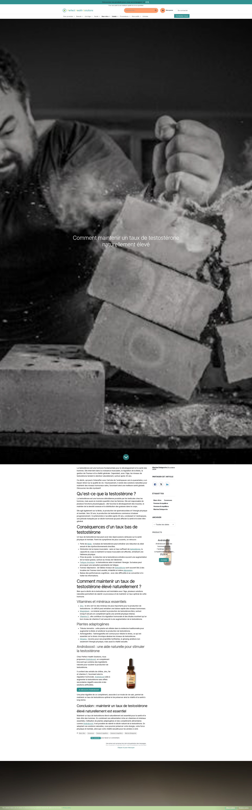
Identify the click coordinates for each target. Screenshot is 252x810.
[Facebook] (155, 484)
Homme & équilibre (117, 733)
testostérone (135, 549)
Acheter (164, 560)
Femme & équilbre (102, 733)
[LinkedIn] (167, 484)
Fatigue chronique (87, 562)
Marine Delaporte (130, 733)
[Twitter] (161, 484)
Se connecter (183, 10)
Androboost (91, 659)
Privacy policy (67, 808)
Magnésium (84, 611)
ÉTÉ (147, 2)
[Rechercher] (155, 10)
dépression (127, 570)
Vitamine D (84, 616)
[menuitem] (69, 16)
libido (89, 544)
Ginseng (83, 639)
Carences (91, 733)
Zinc (82, 606)
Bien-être (82, 733)
